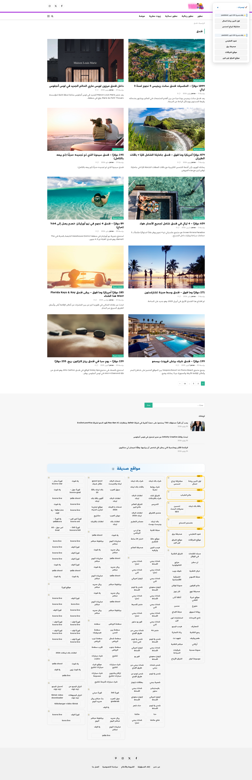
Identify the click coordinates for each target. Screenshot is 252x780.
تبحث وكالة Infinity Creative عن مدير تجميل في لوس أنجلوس (160, 437)
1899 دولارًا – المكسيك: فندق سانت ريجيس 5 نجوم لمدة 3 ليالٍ (169, 87)
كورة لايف (75, 547)
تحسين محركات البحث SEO (176, 509)
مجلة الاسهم (194, 577)
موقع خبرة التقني (195, 598)
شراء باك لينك (155, 481)
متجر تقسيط (137, 604)
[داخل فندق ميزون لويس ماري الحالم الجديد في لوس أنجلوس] (85, 60)
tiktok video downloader (57, 696)
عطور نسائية (171, 16)
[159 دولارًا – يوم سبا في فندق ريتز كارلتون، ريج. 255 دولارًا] (85, 335)
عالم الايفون (195, 585)
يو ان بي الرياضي (136, 531)
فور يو (137, 656)
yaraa (193, 93)
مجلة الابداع (177, 612)
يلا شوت (115, 535)
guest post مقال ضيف (97, 482)
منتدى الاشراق (155, 513)
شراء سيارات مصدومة (97, 674)
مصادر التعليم (137, 521)
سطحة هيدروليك (97, 631)
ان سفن (194, 562)
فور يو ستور (137, 622)
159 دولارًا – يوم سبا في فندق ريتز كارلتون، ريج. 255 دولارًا (89, 361)
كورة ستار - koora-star (57, 482)
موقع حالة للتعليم (154, 540)
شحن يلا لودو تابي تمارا (137, 640)
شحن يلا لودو (155, 673)
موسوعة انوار (194, 658)
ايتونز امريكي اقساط (137, 649)
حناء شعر (137, 705)
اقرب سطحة (97, 647)
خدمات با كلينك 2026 (115, 508)
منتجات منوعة (199, 80)
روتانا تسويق (194, 612)
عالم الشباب (185, 495)
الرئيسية (202, 23)
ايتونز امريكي (137, 578)
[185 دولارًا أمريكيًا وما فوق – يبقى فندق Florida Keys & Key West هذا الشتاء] (85, 267)
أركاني (194, 644)
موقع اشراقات (194, 540)
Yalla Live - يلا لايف (57, 511)
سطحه (97, 624)
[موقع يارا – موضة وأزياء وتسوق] (196, 6)
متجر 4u (155, 630)
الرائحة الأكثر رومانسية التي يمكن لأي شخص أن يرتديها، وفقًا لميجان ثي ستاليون (153, 447)
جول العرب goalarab (115, 699)
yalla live (106, 735)
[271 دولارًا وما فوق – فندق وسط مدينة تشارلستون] (166, 267)
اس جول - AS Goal (57, 528)
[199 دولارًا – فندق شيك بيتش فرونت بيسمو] (166, 335)
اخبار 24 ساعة (137, 539)
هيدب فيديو (177, 626)
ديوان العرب (115, 515)
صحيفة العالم (137, 547)
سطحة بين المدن (115, 631)
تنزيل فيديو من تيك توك (75, 687)
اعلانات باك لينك (115, 522)
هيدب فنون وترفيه (155, 548)
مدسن (177, 606)
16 (185, 383)
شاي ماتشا (155, 720)
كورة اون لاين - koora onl (75, 520)
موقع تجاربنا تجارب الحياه (97, 508)
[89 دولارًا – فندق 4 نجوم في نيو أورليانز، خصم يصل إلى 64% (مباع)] (85, 198)
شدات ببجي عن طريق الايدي (137, 631)
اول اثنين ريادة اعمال (194, 482)
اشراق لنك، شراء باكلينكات (155, 496)
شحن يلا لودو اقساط (137, 588)
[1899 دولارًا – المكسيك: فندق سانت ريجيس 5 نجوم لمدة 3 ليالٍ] (166, 60)
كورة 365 (115, 692)
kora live (57, 541)
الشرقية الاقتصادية (176, 578)
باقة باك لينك (195, 506)
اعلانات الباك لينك (137, 496)
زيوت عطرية (155, 16)
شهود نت (177, 638)
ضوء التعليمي (195, 534)
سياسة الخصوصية (110, 767)
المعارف (194, 626)
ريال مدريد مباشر (115, 551)
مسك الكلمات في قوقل (195, 555)
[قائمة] (48, 16)
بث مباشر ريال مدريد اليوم (97, 699)
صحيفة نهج (195, 591)
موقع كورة (66, 587)
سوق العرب (115, 489)
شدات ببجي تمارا (137, 562)
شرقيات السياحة (176, 651)
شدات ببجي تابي (137, 571)
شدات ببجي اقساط (155, 562)
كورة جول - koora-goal (75, 491)
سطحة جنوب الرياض (115, 648)
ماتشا (137, 714)
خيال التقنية (194, 571)
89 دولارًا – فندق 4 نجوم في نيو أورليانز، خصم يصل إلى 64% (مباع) (87, 225)
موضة (142, 16)
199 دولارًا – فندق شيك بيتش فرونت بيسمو (178, 361)
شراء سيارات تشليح (114, 665)
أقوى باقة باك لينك (97, 499)
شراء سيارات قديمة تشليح (106, 682)
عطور (200, 16)
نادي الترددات (194, 618)
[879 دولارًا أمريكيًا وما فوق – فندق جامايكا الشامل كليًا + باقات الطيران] (166, 129)
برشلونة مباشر (97, 541)
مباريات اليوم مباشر (115, 542)
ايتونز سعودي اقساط (155, 588)
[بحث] (52, 16)
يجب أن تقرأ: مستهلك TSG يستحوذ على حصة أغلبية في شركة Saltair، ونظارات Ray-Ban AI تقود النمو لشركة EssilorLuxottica (132, 423)
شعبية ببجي (155, 682)
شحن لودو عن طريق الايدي (137, 675)
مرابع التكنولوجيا (177, 563)
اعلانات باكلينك (97, 521)
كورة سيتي (97, 692)
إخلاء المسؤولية (144, 767)
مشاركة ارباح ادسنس (177, 482)
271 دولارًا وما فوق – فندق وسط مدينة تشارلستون (175, 292)
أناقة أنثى (177, 597)
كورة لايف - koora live (75, 623)
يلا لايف (106, 707)
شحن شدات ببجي (155, 666)
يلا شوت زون (75, 669)
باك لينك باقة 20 (97, 491)
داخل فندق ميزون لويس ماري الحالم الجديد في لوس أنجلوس (86, 85)
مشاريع (97, 515)
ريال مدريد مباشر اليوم (115, 719)
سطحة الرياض (115, 624)
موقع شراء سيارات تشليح (97, 665)
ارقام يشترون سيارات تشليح (115, 674)
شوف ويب (176, 571)
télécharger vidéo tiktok (66, 703)
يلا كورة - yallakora (57, 520)
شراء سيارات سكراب (97, 657)
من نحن (156, 767)
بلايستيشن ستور (154, 689)
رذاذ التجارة (177, 632)
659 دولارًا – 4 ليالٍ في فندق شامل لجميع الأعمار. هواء (172, 223)
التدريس (155, 504)
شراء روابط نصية (155, 488)
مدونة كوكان (177, 585)
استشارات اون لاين (177, 619)
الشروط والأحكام (127, 767)
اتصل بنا (95, 767)
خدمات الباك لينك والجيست (115, 482)
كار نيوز (177, 591)
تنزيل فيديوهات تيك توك (75, 696)
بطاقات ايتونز (137, 682)
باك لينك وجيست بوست (154, 522)
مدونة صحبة (194, 650)
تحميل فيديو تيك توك (57, 687)
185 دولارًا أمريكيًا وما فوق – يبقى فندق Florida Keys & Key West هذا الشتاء (87, 294)
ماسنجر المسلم (186, 523)
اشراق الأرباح (176, 658)
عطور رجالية (187, 16)
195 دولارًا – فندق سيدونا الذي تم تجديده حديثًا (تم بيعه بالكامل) (90, 156)
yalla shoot (97, 535)
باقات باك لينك (137, 487)
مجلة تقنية (155, 530)
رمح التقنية (195, 632)
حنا (155, 714)
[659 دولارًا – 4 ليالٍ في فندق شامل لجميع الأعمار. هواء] (166, 198)
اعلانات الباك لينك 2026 (137, 514)
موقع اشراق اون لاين (177, 541)
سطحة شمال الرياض (115, 639)
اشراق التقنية (177, 553)
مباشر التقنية (177, 644)
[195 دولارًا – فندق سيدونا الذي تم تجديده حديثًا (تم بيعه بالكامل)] (85, 129)
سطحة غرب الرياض (97, 639)
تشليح (115, 656)
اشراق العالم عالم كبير (137, 505)
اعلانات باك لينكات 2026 (66, 653)
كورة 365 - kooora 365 (75, 528)
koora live (57, 498)
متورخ (194, 606)
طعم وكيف (195, 638)
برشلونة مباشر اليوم (97, 719)
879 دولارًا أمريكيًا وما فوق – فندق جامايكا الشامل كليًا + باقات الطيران (167, 156)
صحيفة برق (177, 534)
